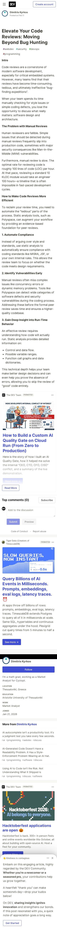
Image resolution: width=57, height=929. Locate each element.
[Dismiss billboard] (52, 858)
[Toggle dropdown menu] (52, 395)
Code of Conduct (19, 531)
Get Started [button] (12, 923)
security (21, 49)
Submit (13, 521)
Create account (44, 4)
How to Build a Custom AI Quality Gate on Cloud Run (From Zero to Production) (28, 443)
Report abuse (39, 531)
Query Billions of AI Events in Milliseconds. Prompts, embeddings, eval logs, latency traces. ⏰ (27, 589)
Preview (29, 521)
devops (34, 49)
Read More (11, 487)
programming (11, 53)
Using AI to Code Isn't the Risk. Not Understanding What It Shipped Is (22, 772)
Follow (28, 669)
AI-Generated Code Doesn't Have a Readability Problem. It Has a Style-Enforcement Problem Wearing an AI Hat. (26, 754)
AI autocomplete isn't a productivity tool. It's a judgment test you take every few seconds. (28, 736)
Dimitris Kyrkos (19, 12)
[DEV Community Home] (12, 4)
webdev (8, 49)
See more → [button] (12, 642)
